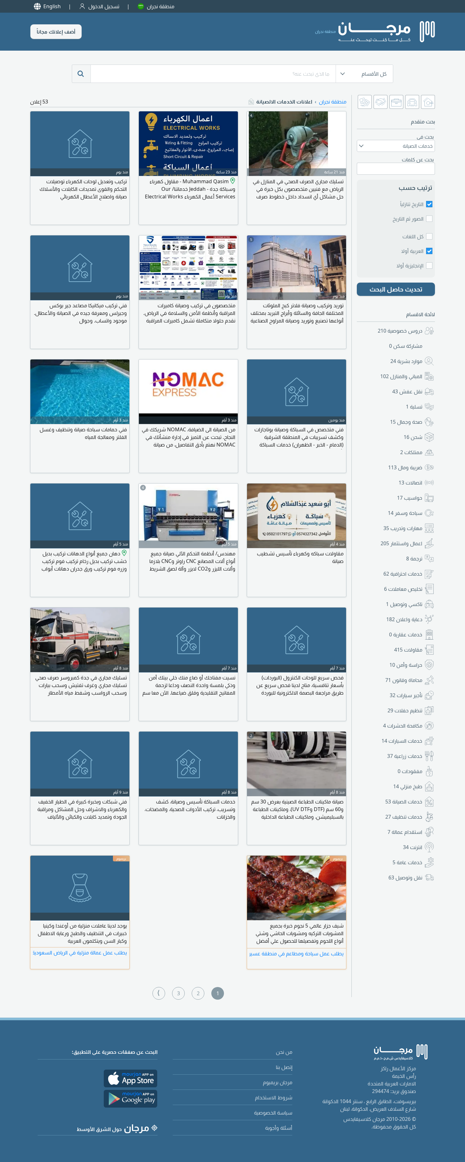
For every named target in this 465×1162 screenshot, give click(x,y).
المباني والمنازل (401, 376)
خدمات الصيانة (403, 801)
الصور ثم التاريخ (408, 219)
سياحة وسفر (405, 512)
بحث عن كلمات (418, 159)
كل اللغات (413, 236)
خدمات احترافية (402, 573)
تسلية (414, 406)
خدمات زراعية (404, 756)
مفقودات (410, 771)
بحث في (425, 136)
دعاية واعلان (404, 619)
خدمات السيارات (401, 740)
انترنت (412, 847)
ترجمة (414, 558)
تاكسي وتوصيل (404, 604)
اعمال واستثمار (401, 543)
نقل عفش (407, 391)
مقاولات (408, 649)
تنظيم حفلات (405, 710)
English (52, 6)
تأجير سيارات (406, 695)
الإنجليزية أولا (410, 265)
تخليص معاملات (403, 588)
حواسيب (409, 497)
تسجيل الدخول (103, 6)
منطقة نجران (160, 6)
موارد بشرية (406, 361)
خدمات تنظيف (403, 816)
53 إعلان (39, 101)
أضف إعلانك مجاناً (56, 31)
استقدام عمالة (405, 831)
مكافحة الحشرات (402, 725)
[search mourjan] (81, 74)
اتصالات (410, 482)
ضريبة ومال (405, 467)
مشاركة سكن (405, 345)
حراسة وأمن (405, 664)
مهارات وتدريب (402, 528)
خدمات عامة (407, 862)
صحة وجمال (406, 421)
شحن (413, 437)
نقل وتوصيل (405, 877)
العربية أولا (412, 251)
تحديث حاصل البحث (396, 289)
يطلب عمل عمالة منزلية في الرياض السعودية (80, 952)
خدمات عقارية (405, 634)
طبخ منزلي (407, 786)
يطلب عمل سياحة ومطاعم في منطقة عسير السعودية (297, 953)
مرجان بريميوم (277, 1082)
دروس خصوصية (400, 330)
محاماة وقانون (403, 680)
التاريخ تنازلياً (412, 204)
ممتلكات (411, 452)
